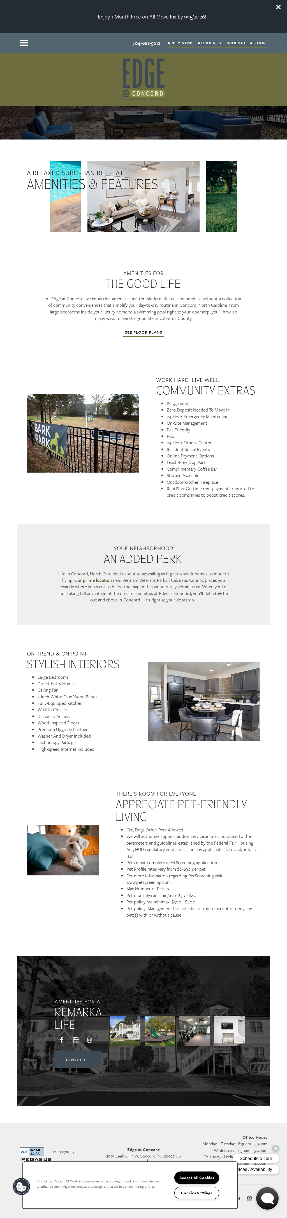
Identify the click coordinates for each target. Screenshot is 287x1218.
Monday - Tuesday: (219, 1143)
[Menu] (24, 43)
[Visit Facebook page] (62, 1040)
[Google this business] (76, 1040)
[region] (130, 1185)
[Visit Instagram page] (90, 1040)
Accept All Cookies (196, 1177)
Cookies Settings (196, 1193)
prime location (97, 580)
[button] (278, 7)
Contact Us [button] (75, 1060)
